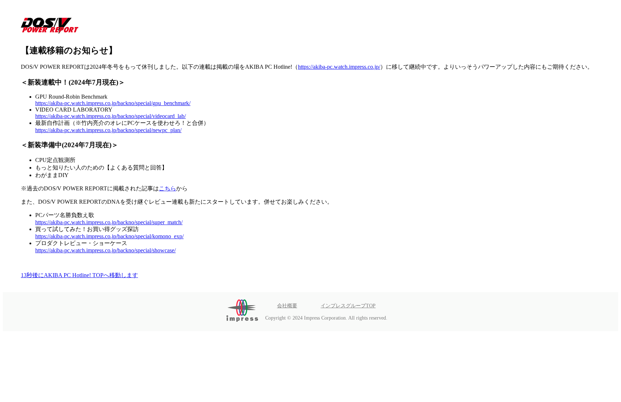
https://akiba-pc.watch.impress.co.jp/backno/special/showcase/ (105, 250)
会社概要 (287, 305)
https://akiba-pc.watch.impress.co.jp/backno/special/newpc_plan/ (108, 130)
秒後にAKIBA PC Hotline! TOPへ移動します (79, 275)
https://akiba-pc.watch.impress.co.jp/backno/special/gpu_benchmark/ (112, 103)
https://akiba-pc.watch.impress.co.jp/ (339, 67)
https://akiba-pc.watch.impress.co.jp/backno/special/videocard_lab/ (110, 116)
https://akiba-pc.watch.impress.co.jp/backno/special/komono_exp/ (109, 236)
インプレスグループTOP (348, 305)
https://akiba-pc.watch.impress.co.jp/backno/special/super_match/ (109, 222)
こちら (167, 188)
